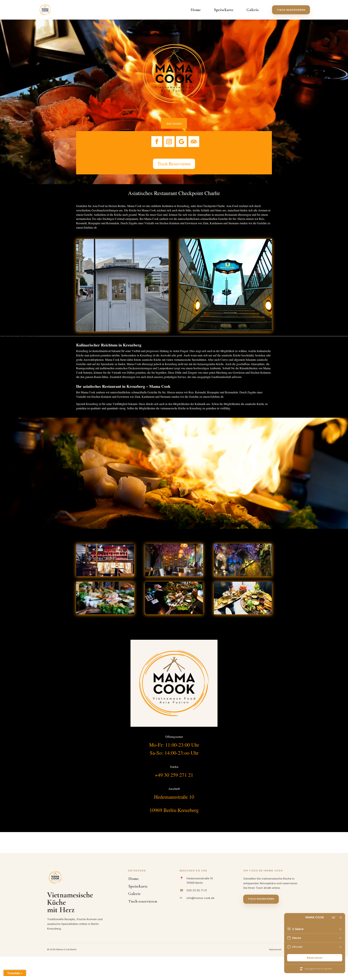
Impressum (275, 949)
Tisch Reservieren (174, 164)
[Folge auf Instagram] (169, 141)
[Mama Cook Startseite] (45, 10)
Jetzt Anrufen (174, 123)
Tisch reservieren (291, 9)
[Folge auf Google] (181, 141)
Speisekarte (223, 10)
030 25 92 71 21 (197, 890)
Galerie (252, 10)
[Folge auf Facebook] (156, 141)
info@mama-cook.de (200, 898)
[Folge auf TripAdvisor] (193, 141)
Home (196, 10)
